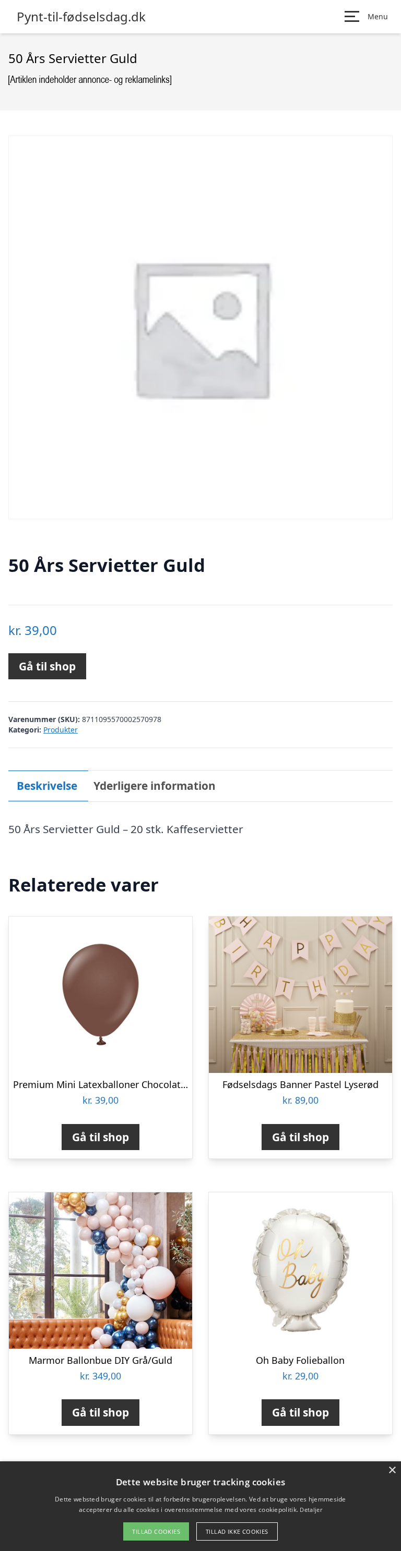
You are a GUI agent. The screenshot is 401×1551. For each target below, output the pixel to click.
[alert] (200, 1506)
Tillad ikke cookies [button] (237, 1531)
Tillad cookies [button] (156, 1531)
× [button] (392, 1470)
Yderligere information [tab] (154, 785)
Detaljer (311, 1509)
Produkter (60, 730)
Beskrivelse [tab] (47, 785)
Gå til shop (47, 666)
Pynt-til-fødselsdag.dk (81, 16)
